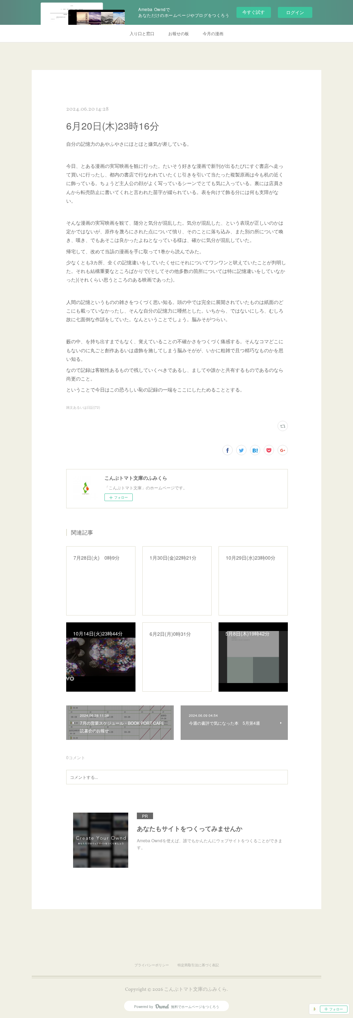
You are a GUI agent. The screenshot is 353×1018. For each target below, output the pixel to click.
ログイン (295, 12)
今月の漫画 (213, 33)
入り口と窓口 (142, 33)
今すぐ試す (253, 12)
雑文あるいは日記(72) (83, 407)
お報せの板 (178, 33)
